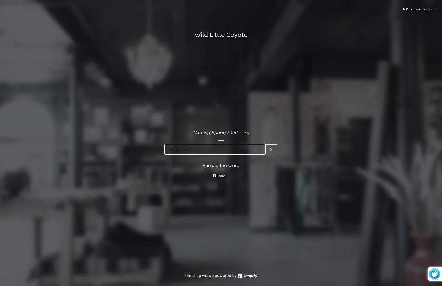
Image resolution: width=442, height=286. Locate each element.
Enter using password (419, 9)
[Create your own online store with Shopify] (247, 275)
